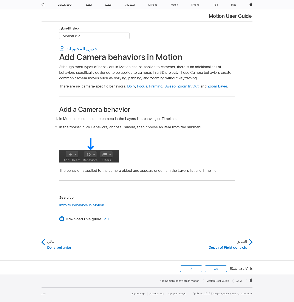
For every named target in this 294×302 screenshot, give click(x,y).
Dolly (131, 86)
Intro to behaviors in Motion (81, 205)
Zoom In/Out (188, 86)
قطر (44, 293)
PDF (107, 219)
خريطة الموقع (138, 293)
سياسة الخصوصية (177, 293)
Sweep (170, 86)
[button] (43, 4)
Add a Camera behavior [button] (94, 109)
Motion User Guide (230, 16)
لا (191, 268)
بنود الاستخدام (157, 293)
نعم (216, 268)
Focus (142, 86)
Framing (155, 86)
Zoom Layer (217, 86)
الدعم (239, 281)
